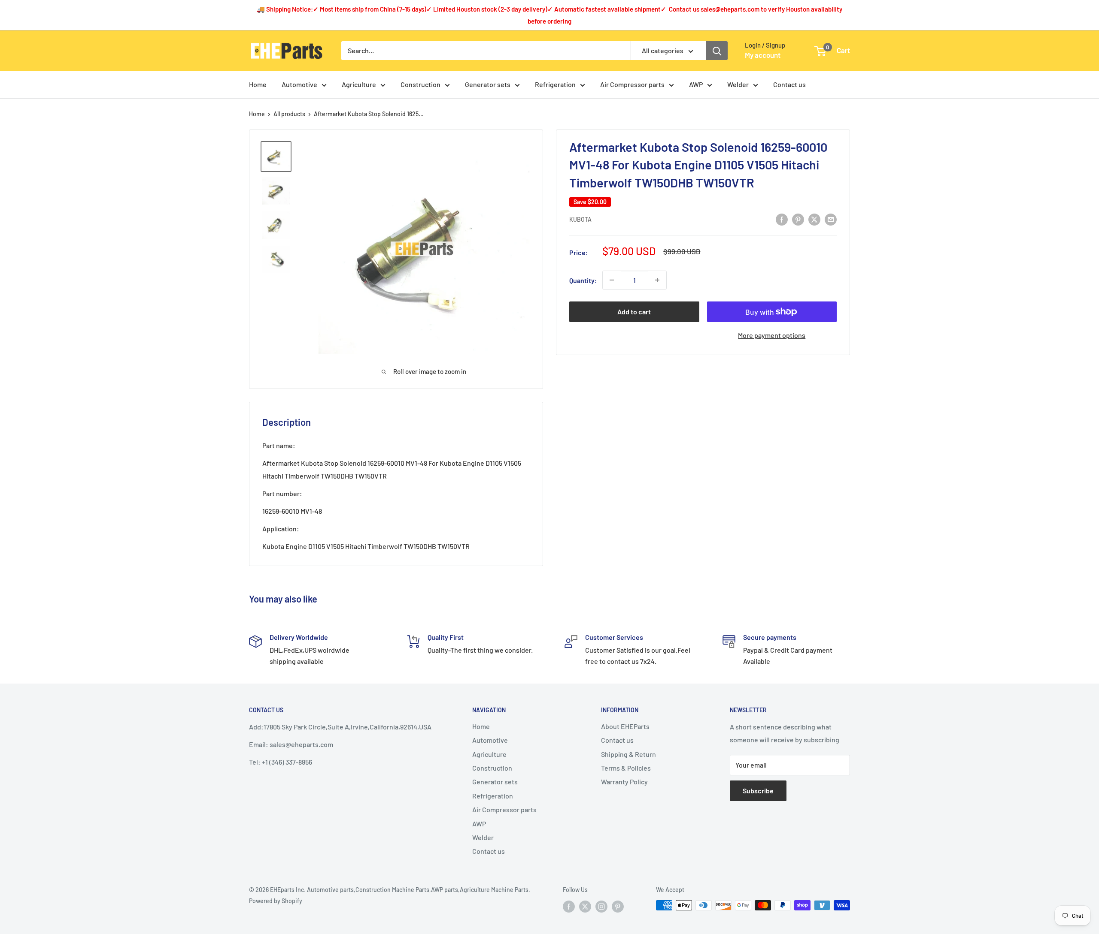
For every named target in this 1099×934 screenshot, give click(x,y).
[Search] (717, 50)
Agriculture (359, 84)
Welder (738, 84)
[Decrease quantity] (612, 280)
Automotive (299, 84)
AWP (696, 84)
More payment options (771, 335)
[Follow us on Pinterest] (618, 906)
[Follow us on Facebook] (569, 906)
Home (258, 84)
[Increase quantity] (657, 280)
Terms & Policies (626, 768)
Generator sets (487, 84)
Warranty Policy (624, 781)
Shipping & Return (628, 754)
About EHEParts (625, 726)
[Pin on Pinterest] (798, 219)
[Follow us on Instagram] (601, 906)
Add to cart (634, 311)
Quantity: (583, 280)
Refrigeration (555, 84)
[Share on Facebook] (782, 219)
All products (289, 114)
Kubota (580, 219)
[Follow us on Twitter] (585, 906)
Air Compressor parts (632, 84)
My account (762, 55)
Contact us (789, 84)
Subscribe (758, 790)
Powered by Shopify (275, 900)
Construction (420, 84)
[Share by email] (831, 219)
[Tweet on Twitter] (814, 219)
